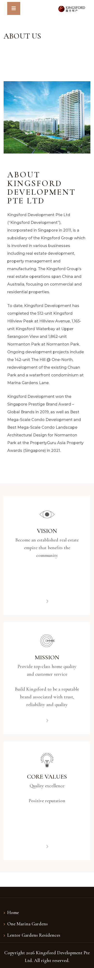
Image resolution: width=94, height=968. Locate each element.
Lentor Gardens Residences (33, 935)
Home (13, 912)
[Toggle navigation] (13, 8)
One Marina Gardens (27, 924)
